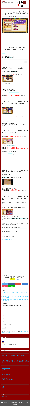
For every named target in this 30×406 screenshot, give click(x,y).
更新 (24, 292)
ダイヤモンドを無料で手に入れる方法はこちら (8, 239)
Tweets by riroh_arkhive (4, 396)
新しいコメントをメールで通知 (7, 324)
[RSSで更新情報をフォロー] (3, 290)
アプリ (16, 292)
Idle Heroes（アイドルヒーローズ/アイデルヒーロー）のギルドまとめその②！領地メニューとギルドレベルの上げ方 (15, 297)
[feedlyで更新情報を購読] (2, 290)
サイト (3, 321)
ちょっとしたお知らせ (5, 359)
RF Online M (3, 369)
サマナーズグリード (4, 373)
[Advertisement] (15, 40)
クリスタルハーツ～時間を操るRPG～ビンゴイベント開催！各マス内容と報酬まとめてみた (14, 360)
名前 (3, 315)
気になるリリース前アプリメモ (6, 382)
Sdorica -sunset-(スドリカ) (5, 370)
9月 (2, 388)
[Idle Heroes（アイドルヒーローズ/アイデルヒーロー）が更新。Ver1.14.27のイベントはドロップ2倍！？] (25, 284)
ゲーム (21, 292)
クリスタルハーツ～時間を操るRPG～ (7, 371)
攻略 (22, 292)
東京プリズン (4, 380)
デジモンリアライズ (4, 375)
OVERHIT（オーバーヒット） (6, 368)
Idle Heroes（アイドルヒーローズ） (23, 16)
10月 (3, 387)
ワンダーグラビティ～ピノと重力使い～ (7, 379)
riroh (27, 292)
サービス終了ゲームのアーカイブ (6, 374)
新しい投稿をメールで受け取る (7, 325)
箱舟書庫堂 (5, 1)
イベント (18, 292)
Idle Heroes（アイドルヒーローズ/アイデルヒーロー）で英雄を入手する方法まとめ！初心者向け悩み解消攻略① (15, 300)
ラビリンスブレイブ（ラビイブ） (6, 378)
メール (3, 318)
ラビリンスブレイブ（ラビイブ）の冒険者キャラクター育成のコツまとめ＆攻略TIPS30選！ (15, 355)
